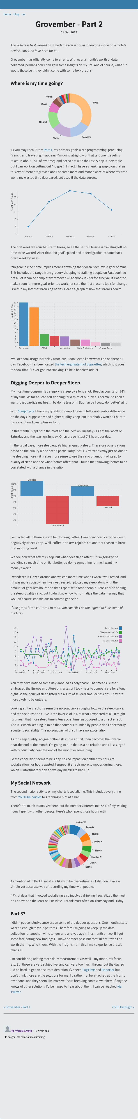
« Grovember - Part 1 (17, 1007)
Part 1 (48, 150)
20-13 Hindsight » (123, 1007)
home (7, 14)
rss (23, 14)
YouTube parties (29, 797)
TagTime (88, 970)
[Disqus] (69, 1070)
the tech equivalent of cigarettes (78, 364)
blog (16, 14)
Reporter (108, 970)
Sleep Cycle (26, 411)
